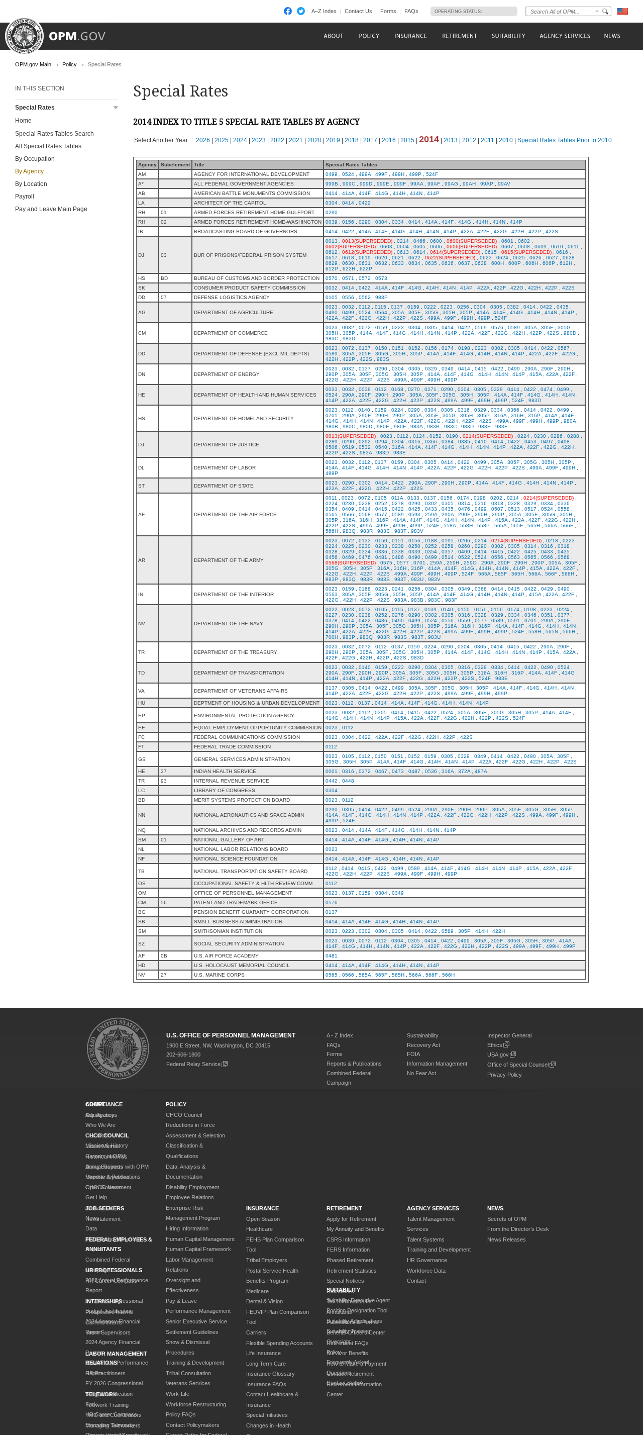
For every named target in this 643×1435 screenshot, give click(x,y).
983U (417, 579)
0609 (540, 246)
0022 (332, 609)
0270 (414, 389)
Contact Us (358, 11)
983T (400, 531)
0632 (381, 263)
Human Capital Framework (198, 1249)
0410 (481, 441)
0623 (486, 257)
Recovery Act (423, 1045)
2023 (259, 140)
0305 (496, 307)
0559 (464, 620)
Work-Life (177, 1394)
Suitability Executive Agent (358, 1300)
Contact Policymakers (193, 1425)
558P (483, 525)
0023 (332, 307)
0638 (481, 263)
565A (500, 525)
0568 (365, 514)
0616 (562, 252)
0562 (365, 297)
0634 (414, 263)
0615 (491, 252)
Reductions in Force (190, 1125)
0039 (332, 222)
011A (397, 498)
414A (348, 193)
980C (349, 426)
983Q (349, 531)
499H (398, 174)
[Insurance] (411, 36)
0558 (564, 509)
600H (497, 263)
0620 (381, 257)
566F (567, 525)
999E (383, 183)
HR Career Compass (111, 1414)
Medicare (257, 1291)
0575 (386, 562)
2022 (277, 140)
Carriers (256, 1332)
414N (416, 193)
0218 (552, 540)
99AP (486, 183)
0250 (414, 546)
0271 (430, 389)
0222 (430, 307)
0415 (481, 368)
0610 (557, 246)
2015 (407, 140)
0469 (348, 557)
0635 (431, 263)
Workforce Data (426, 1271)
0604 (403, 246)
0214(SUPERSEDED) (488, 436)
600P (514, 263)
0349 (448, 368)
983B (433, 426)
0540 (381, 447)
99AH (469, 183)
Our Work (97, 1135)
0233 (381, 546)
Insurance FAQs (266, 1384)
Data (91, 1228)
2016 (389, 140)
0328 (514, 503)
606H (531, 263)
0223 (447, 307)
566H (332, 531)
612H (566, 263)
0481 (381, 557)
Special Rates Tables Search (54, 133)
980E (383, 426)
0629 (332, 263)
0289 (332, 441)
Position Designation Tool (357, 1310)
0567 (564, 348)
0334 (398, 222)
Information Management (437, 1064)
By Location (31, 183)
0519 (348, 447)
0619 (365, 257)
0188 (431, 540)
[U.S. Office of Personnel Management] (63, 33)
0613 (403, 252)
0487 (414, 771)
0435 (563, 307)
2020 (314, 140)
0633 (398, 263)
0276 (398, 615)
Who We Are (100, 1125)
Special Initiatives (267, 1415)
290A (530, 368)
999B (332, 183)
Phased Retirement (350, 1260)
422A (467, 231)
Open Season (263, 1219)
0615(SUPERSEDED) (526, 252)
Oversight (339, 1341)
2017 (370, 140)
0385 (464, 441)
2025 (222, 140)
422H (517, 231)
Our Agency (100, 1115)
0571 (348, 278)
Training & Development (195, 1363)
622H (349, 268)
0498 (564, 441)
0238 (365, 503)
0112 (364, 307)
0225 (348, 546)
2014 (429, 139)
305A (398, 312)
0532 (365, 447)
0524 (348, 174)
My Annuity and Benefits (356, 1229)
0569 (481, 327)
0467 (381, 771)
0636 (448, 263)
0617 (332, 257)
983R (366, 531)
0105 (332, 297)
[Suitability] (508, 36)
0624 (502, 257)
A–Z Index (324, 11)
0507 (497, 509)
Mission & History (106, 1145)
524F (432, 174)
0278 (398, 503)
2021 (296, 140)
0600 (436, 241)
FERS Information (348, 1250)
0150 (381, 348)
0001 (332, 771)
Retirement (344, 1208)
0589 (514, 327)
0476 (464, 509)
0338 (398, 551)
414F (365, 193)
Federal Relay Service (193, 1064)
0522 (464, 557)
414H (399, 193)
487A (481, 771)
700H (332, 637)
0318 (497, 503)
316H (517, 415)
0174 (448, 348)
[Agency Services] (564, 36)
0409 (348, 509)
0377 (564, 615)
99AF (433, 183)
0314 (464, 503)
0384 (448, 441)
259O (470, 562)
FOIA (413, 1054)
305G (431, 312)
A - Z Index (340, 1035)
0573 (381, 278)
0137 (397, 307)
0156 (348, 222)
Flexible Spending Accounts (279, 1343)
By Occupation (35, 158)
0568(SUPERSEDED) (351, 562)
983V (417, 531)
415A (535, 374)
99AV (504, 183)
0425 (414, 509)
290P (332, 374)
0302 (497, 348)
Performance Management (198, 1311)
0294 (381, 441)
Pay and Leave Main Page (51, 209)
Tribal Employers (266, 1260)
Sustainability (423, 1035)
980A (570, 421)
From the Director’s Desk (518, 1229)
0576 (497, 327)
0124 (419, 436)
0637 (464, 263)
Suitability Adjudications (354, 1321)
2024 (240, 140)
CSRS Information (348, 1239)
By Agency (29, 171)
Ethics (494, 1045)
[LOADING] (497, 11)
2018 (352, 140)
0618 (348, 257)
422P (534, 231)
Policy (69, 64)
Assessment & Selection (195, 1135)
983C (332, 338)
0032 (332, 288)
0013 (332, 241)
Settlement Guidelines (192, 1332)
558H (466, 525)
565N (552, 631)
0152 (414, 348)
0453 (530, 441)
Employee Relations (190, 1197)
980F (400, 426)
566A (551, 525)
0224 (397, 410)
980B (332, 426)
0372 (365, 771)
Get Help (96, 1197)
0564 (381, 312)
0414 (332, 193)
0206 (464, 540)
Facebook (288, 11)
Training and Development (439, 1250)
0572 (365, 278)
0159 (413, 307)
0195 (448, 540)
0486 (398, 557)
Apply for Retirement (351, 1219)
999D (366, 183)
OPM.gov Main (33, 64)
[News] (611, 36)
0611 (573, 246)
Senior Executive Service (196, 1321)
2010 (506, 140)
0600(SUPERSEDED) (472, 241)
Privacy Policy (504, 1075)
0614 (419, 252)
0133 (413, 498)
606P (549, 263)
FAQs (411, 11)
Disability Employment (192, 1187)
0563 (514, 557)
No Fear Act (421, 1073)
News (92, 1218)
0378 (332, 620)
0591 (514, 620)
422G (500, 231)
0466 (419, 241)
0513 (514, 509)
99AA (416, 183)
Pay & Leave (181, 1301)
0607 (507, 246)
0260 (464, 546)
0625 (519, 257)
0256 (463, 307)
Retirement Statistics (352, 1271)
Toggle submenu (116, 108)
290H (564, 368)
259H (453, 562)
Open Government (108, 1187)
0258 (448, 546)
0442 (332, 781)
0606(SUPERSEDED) (472, 246)
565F (517, 525)
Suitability (343, 1290)
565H (533, 525)
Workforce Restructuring (196, 1404)
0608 (524, 246)
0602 (524, 241)
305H (449, 312)
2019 (333, 140)
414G (381, 193)
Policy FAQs (181, 1414)
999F (400, 183)
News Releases (506, 1239)
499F (381, 174)
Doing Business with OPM (117, 1167)
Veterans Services (188, 1383)
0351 (547, 615)
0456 (332, 557)
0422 (365, 203)
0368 (481, 589)
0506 (332, 447)
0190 (452, 436)
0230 (540, 436)
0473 (398, 771)
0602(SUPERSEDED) (351, 246)
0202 (496, 498)
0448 (348, 781)
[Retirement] (459, 36)
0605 (419, 246)
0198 (464, 348)
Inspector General (509, 1035)
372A (464, 771)
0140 (364, 410)
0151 (398, 348)
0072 (365, 327)
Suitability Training (348, 1331)
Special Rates (35, 107)
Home (23, 120)
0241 (398, 589)
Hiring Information (187, 1228)
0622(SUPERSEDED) (450, 257)
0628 (569, 257)
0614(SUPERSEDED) (455, 252)
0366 (513, 410)
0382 (513, 307)
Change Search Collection (597, 11)
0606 (436, 246)
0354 (332, 509)
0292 (365, 441)
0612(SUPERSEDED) (367, 252)
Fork (91, 1404)
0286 (557, 436)
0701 (332, 415)
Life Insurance (263, 1353)
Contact (416, 1281)
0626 (535, 257)
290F (547, 368)
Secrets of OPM (506, 1219)
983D (349, 338)
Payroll (24, 196)
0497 (547, 441)
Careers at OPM (105, 1156)
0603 (386, 246)
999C (349, 183)
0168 (397, 389)
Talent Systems (426, 1239)
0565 (332, 514)
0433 (431, 509)
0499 (332, 174)
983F (501, 426)
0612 (332, 252)
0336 (564, 503)
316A (500, 415)
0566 (348, 514)
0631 (365, 263)
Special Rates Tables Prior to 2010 (564, 140)
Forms (388, 11)
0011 (331, 498)
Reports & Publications (354, 1064)
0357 (448, 551)
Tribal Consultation (188, 1373)
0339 (414, 551)
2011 (487, 140)
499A (365, 174)
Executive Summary (110, 1425)
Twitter (301, 11)
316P (534, 415)
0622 (414, 257)
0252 (381, 503)
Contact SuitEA (345, 1383)
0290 (332, 212)
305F (414, 312)
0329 (431, 368)
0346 (530, 615)
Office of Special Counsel (518, 1065)
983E (484, 426)
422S (552, 231)
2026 (203, 140)
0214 (403, 241)
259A (431, 514)
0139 (430, 609)
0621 (398, 257)
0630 (348, 263)
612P (332, 268)
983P (381, 297)
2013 (451, 140)
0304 (332, 203)
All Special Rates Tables (48, 146)
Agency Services (433, 1208)
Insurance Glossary (270, 1374)
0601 (507, 241)
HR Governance (427, 1260)
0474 (547, 389)
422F (483, 231)
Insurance (262, 1208)
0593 (414, 514)
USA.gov (498, 1054)
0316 (464, 410)
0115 (380, 307)
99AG (451, 183)
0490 (332, 312)
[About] (332, 36)
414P (433, 193)
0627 (552, 257)
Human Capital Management (200, 1239)
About (95, 1104)
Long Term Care (266, 1364)
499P (415, 174)
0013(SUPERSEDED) (367, 241)
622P (366, 268)
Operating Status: (458, 11)
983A (416, 426)
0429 (547, 589)
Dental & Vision (264, 1301)
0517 (530, 509)
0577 (381, 514)
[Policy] (369, 36)
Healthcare (259, 1229)
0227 (332, 615)
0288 (573, 436)
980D (570, 333)
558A (450, 525)
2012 (469, 140)
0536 (431, 771)
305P (466, 312)
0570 (332, 278)
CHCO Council (184, 1115)
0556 (348, 297)
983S (383, 359)
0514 (448, 557)
